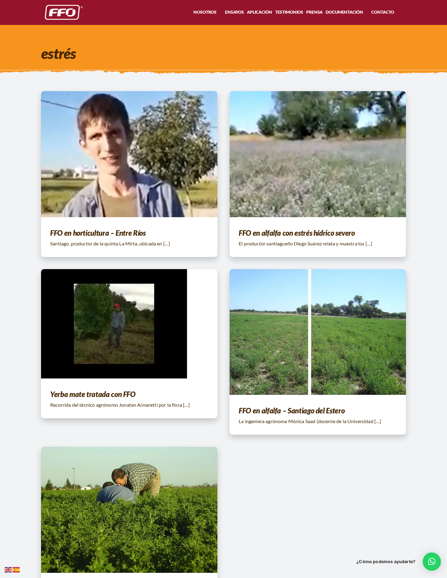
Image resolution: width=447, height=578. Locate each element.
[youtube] (123, 12)
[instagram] (113, 12)
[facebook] (104, 12)
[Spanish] (16, 569)
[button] (404, 12)
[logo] (62, 5)
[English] (8, 569)
